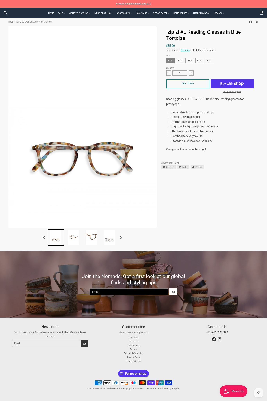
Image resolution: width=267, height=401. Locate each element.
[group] (56, 237)
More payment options (232, 91)
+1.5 (180, 60)
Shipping (185, 50)
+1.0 (170, 60)
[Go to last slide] (44, 237)
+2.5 (199, 60)
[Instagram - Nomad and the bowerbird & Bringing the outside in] (256, 22)
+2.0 (190, 60)
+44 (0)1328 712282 (217, 332)
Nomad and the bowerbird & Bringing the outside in (119, 388)
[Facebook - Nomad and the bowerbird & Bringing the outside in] (250, 22)
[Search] (6, 13)
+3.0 (209, 60)
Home (10, 22)
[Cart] (262, 13)
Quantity (170, 68)
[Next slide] (120, 237)
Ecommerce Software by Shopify (163, 388)
